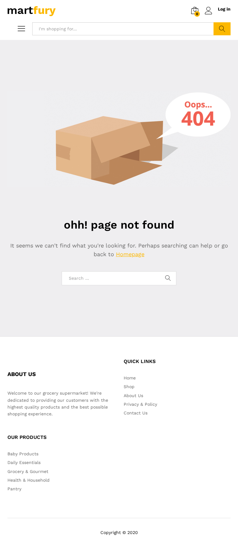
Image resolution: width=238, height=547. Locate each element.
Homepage (130, 254)
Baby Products (22, 453)
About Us (133, 395)
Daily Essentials (24, 462)
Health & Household (28, 480)
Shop (129, 386)
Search (222, 28)
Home (130, 377)
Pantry (14, 488)
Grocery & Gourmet (27, 471)
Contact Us (136, 412)
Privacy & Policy (140, 404)
